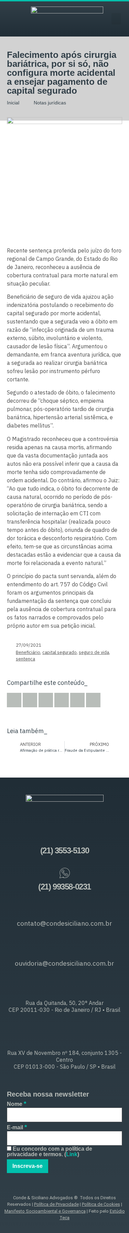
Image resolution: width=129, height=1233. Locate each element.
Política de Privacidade (56, 1204)
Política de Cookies (101, 1204)
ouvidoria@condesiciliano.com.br (64, 963)
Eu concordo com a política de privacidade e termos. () (49, 1151)
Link (71, 1154)
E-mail (17, 1127)
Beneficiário (28, 652)
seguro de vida (94, 652)
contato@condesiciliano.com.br (64, 923)
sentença (25, 659)
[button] (116, 18)
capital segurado (59, 652)
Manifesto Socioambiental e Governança (45, 1211)
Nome (16, 1103)
